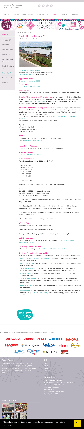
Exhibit (46, 366)
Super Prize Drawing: (28, 278)
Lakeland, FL (7, 45)
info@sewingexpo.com (51, 387)
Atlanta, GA (6, 40)
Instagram (43, 293)
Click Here (23, 148)
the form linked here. (37, 101)
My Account (15, 7)
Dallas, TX (6, 54)
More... (4, 372)
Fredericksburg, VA (8, 67)
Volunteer (47, 370)
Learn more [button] (8, 425)
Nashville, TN (7, 73)
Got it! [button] (77, 424)
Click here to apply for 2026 (29, 81)
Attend (46, 363)
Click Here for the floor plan (29, 86)
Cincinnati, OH (7, 78)
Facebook (34, 293)
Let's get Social (26, 290)
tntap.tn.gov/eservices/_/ (32, 140)
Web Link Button (26, 268)
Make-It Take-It (26, 273)
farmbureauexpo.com (27, 74)
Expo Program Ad (27, 263)
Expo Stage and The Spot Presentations (35, 258)
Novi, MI (5, 82)
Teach (46, 368)
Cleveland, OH (7, 49)
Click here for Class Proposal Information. (52, 249)
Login (6, 5)
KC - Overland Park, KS (7, 60)
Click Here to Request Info (53, 380)
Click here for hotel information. (31, 154)
